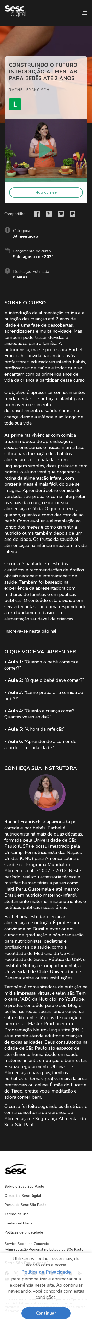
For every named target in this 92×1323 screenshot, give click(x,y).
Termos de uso (17, 1214)
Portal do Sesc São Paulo (26, 1204)
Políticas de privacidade (24, 1232)
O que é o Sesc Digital (23, 1195)
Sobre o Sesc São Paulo (24, 1186)
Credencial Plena (18, 1223)
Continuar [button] (46, 1313)
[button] (84, 10)
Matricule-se (46, 192)
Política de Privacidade (46, 1272)
